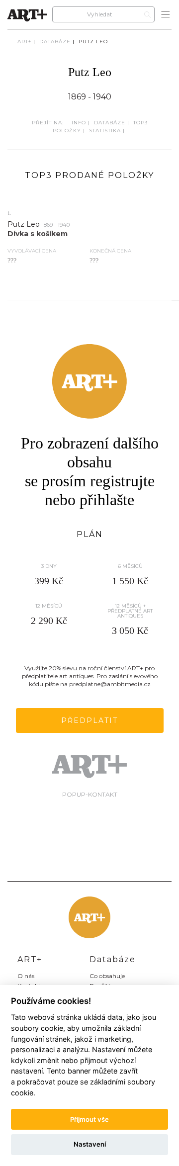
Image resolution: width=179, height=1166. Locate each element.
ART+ (24, 41)
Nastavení (90, 1144)
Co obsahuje (107, 976)
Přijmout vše (89, 1119)
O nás (25, 976)
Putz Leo (93, 41)
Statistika (105, 130)
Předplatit (89, 720)
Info (79, 122)
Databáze (55, 41)
